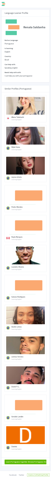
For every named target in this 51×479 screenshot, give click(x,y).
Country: (8, 56)
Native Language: (11, 40)
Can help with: (10, 64)
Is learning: (9, 48)
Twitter (21, 475)
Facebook (13, 475)
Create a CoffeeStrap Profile (38, 475)
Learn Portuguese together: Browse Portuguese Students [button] (26, 462)
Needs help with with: (13, 72)
